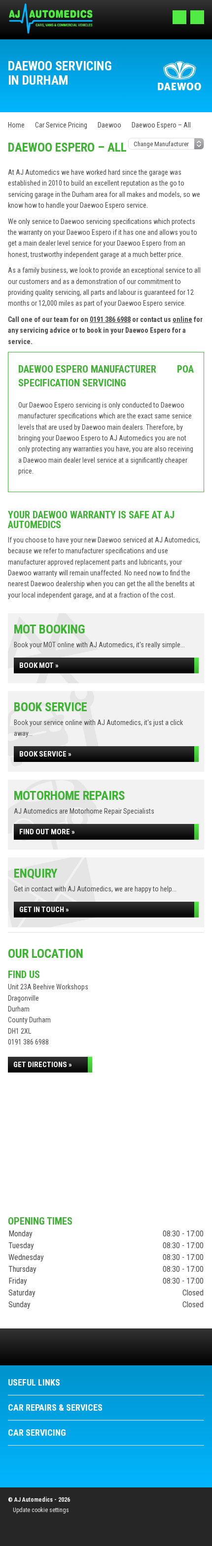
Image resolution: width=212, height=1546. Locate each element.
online (182, 319)
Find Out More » (47, 831)
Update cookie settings (41, 1510)
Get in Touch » (44, 909)
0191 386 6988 (110, 319)
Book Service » (45, 754)
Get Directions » (42, 1064)
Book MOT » (39, 665)
